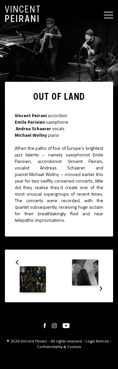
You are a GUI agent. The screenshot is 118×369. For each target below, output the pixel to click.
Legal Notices (97, 341)
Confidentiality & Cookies (59, 346)
